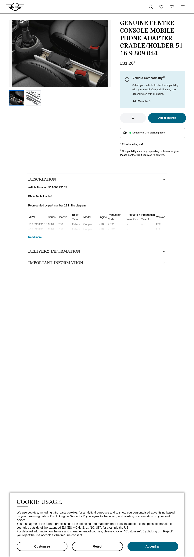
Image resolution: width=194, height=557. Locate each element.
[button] (182, 6)
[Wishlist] (161, 6)
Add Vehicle (140, 101)
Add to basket (167, 117)
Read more (35, 237)
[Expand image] (60, 53)
